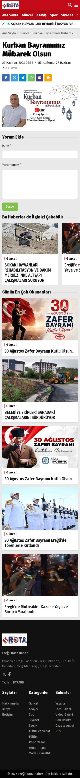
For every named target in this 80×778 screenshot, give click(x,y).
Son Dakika (63, 720)
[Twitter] (14, 77)
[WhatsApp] (31, 77)
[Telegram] (22, 77)
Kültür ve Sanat (39, 731)
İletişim (7, 714)
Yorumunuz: (11, 165)
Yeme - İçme (37, 748)
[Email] (39, 77)
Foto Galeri (63, 709)
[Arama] (69, 5)
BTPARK (18, 682)
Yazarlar (61, 703)
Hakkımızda (10, 703)
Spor (54, 15)
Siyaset (67, 15)
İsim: (6, 146)
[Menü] (76, 5)
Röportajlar (37, 742)
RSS (58, 731)
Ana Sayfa (10, 15)
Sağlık (33, 726)
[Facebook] (6, 77)
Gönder (10, 206)
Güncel (27, 15)
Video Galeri (64, 714)
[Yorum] (48, 77)
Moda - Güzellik (40, 753)
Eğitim (33, 737)
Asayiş (41, 15)
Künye (6, 709)
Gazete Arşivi (65, 726)
